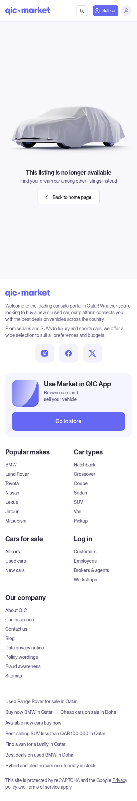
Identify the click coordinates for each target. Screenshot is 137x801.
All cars (12, 551)
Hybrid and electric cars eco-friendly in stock (50, 765)
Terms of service (43, 787)
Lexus (11, 502)
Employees (85, 561)
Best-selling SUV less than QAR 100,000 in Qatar (55, 733)
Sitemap (13, 675)
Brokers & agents (91, 570)
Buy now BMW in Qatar (29, 712)
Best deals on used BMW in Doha (39, 755)
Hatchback (84, 464)
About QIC (16, 610)
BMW (11, 464)
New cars (15, 570)
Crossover (84, 474)
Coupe (81, 483)
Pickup (81, 521)
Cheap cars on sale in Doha (88, 712)
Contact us (16, 629)
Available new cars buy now (33, 723)
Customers (85, 551)
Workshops (85, 579)
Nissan (12, 492)
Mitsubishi (15, 521)
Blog (10, 638)
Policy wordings (21, 657)
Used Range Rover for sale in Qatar (41, 701)
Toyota (12, 483)
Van (77, 511)
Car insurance (19, 619)
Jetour (12, 511)
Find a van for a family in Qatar (35, 744)
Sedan (80, 492)
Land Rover (17, 474)
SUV (78, 502)
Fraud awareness (23, 666)
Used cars (15, 561)
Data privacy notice (24, 647)
